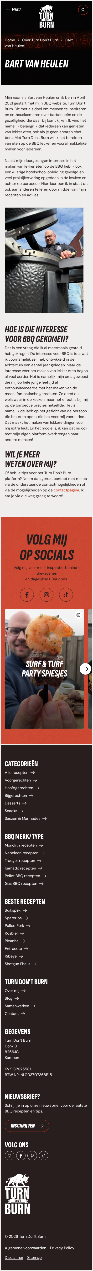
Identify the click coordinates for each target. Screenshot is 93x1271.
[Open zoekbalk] (83, 10)
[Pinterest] (32, 1156)
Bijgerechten (16, 795)
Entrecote (13, 948)
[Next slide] (85, 669)
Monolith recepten (21, 845)
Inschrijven (23, 1125)
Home (10, 40)
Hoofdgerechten (19, 787)
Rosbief (11, 933)
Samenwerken (17, 1005)
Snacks (11, 810)
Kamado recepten (20, 868)
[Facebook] (27, 595)
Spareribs (13, 917)
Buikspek (13, 910)
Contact (12, 1013)
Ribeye (11, 956)
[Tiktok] (66, 595)
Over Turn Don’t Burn (40, 40)
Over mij (12, 990)
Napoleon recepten (21, 852)
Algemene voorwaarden (25, 1247)
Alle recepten (16, 772)
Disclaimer (14, 1257)
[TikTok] (43, 1156)
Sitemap (34, 1257)
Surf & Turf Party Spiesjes (44, 668)
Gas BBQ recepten (21, 883)
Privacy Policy (62, 1247)
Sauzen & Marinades (22, 818)
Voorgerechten (18, 780)
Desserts (12, 803)
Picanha (12, 940)
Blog (8, 998)
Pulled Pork (14, 925)
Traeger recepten (20, 860)
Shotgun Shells (17, 963)
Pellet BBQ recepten (22, 875)
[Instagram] (46, 595)
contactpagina (66, 490)
